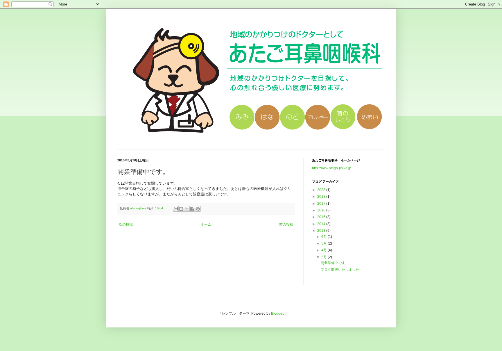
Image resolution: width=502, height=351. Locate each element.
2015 (321, 217)
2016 (321, 210)
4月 (324, 250)
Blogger (277, 313)
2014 (321, 224)
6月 (324, 237)
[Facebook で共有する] (192, 209)
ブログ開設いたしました (340, 270)
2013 (321, 231)
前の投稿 (286, 224)
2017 (321, 204)
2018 (321, 197)
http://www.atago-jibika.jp (331, 168)
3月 (324, 257)
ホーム (206, 224)
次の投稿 (126, 224)
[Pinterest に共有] (198, 209)
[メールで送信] (176, 209)
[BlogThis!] (181, 209)
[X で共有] (187, 209)
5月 (324, 243)
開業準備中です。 (335, 263)
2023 (321, 190)
